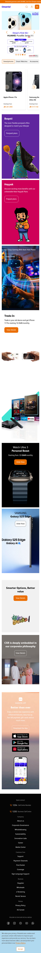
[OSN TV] (20, 409)
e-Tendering (20, 892)
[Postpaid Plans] (20, 146)
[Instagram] (14, 923)
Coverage (20, 870)
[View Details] (20, 343)
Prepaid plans (11, 199)
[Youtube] (26, 923)
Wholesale (20, 887)
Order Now (20, 462)
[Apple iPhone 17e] (14, 89)
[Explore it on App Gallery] (20, 749)
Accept (20, 949)
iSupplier (20, 883)
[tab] (8, 61)
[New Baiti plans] (20, 278)
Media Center (21, 847)
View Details (10, 257)
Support (20, 856)
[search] (26, 7)
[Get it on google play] (20, 742)
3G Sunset (20, 910)
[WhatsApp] (33, 923)
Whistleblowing (20, 830)
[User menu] (32, 7)
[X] (20, 923)
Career (20, 843)
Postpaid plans (11, 133)
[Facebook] (8, 923)
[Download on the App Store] (20, 736)
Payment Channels (21, 861)
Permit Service (20, 896)
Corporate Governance (20, 825)
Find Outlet (20, 865)
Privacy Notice (20, 943)
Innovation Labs (20, 838)
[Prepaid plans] (20, 212)
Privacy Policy (20, 905)
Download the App (20, 728)
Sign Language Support (20, 874)
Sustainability (20, 834)
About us (20, 821)
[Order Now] (20, 475)
